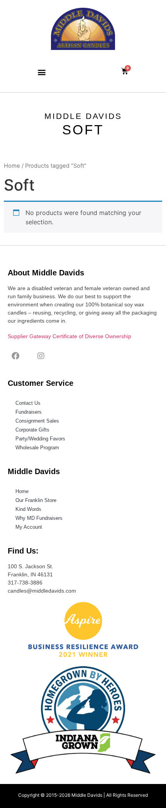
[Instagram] (41, 356)
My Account (28, 527)
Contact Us (28, 403)
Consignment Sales (37, 421)
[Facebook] (15, 356)
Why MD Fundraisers (39, 518)
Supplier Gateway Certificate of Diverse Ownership (69, 336)
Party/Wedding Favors (40, 439)
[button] (41, 71)
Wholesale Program (37, 447)
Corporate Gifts (32, 430)
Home (12, 165)
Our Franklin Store (35, 500)
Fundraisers (28, 412)
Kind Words (28, 509)
